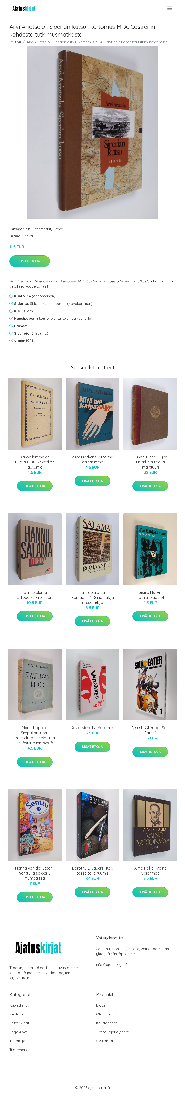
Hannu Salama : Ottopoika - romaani (34, 595)
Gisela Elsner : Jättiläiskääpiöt (150, 595)
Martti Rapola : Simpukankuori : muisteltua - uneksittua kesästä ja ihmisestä (34, 735)
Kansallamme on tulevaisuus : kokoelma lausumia (35, 462)
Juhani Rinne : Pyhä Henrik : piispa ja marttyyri (150, 462)
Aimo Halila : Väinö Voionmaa (150, 871)
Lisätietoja (29, 261)
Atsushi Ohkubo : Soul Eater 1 (150, 730)
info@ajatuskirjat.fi (112, 964)
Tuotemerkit (41, 229)
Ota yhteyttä (106, 1014)
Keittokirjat (18, 1014)
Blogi (100, 1005)
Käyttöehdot (106, 1023)
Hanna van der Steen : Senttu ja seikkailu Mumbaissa (34, 873)
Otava (58, 229)
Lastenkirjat (19, 1023)
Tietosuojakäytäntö (112, 1032)
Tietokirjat (17, 1041)
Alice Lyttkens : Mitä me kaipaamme (92, 459)
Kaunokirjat (19, 1005)
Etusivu (15, 42)
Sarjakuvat (18, 1032)
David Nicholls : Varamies (92, 727)
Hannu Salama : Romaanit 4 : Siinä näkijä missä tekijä (92, 597)
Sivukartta (104, 1041)
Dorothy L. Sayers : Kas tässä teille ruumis (92, 871)
